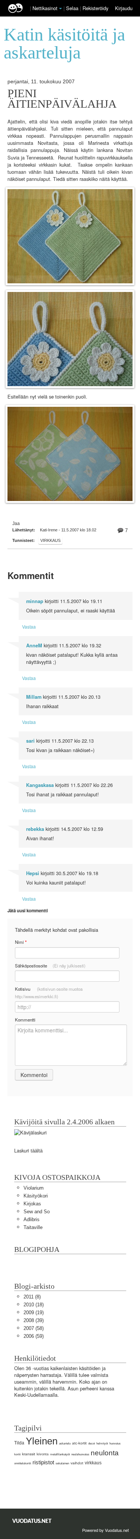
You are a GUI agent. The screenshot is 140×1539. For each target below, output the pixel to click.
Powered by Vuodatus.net (105, 1530)
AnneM (34, 645)
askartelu (65, 1443)
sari (30, 740)
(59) (34, 1336)
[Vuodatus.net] (32, 1520)
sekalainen (62, 1463)
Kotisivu (49, 992)
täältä (37, 1151)
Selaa (73, 8)
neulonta (105, 1453)
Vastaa (29, 626)
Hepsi (32, 873)
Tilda (19, 1443)
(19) (34, 1312)
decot (91, 1443)
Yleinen (41, 1441)
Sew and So (37, 1211)
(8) (32, 1297)
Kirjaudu (124, 8)
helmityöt (102, 1443)
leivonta (43, 1454)
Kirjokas (32, 1204)
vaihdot (77, 1463)
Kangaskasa (40, 785)
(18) (34, 1304)
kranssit (28, 1454)
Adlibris (32, 1219)
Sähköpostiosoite (50, 966)
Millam (33, 697)
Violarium (34, 1188)
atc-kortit (79, 1443)
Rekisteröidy (95, 8)
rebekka (35, 829)
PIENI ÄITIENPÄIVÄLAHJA (61, 98)
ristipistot (43, 1462)
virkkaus (50, 540)
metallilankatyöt (60, 1454)
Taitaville (33, 1227)
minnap (34, 601)
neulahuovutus (80, 1454)
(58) (34, 1328)
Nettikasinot (44, 8)
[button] (60, 8)
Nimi (21, 942)
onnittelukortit (22, 1463)
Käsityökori (36, 1196)
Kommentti (25, 1020)
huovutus (115, 1443)
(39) (34, 1320)
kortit (17, 1454)
